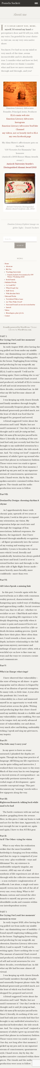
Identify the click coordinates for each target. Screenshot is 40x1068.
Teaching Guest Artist (13, 272)
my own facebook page (20, 136)
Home (7, 263)
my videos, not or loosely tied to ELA (20, 133)
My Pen (8, 269)
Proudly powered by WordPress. (16, 327)
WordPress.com (24, 330)
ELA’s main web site (20, 115)
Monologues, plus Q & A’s (15, 313)
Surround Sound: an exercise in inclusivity (20, 305)
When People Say (12, 288)
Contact (7, 316)
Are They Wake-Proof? (14, 302)
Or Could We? (11, 285)
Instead (8, 307)
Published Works (10, 282)
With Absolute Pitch (13, 293)
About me (9, 266)
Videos (7, 310)
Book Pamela (10, 279)
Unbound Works (10, 296)
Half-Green (10, 291)
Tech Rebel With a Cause (14, 299)
